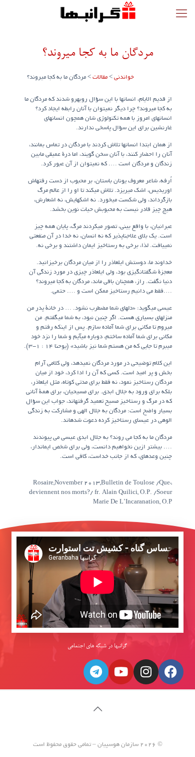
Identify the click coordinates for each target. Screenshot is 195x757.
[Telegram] (96, 671)
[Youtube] (121, 671)
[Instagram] (146, 671)
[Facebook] (171, 671)
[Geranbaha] (97, 12)
